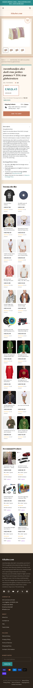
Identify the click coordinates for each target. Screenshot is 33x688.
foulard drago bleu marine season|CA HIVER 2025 (8, 305)
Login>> (9, 479)
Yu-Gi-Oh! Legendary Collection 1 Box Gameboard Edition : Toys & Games (23, 497)
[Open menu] (3, 8)
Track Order (5, 627)
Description (6, 126)
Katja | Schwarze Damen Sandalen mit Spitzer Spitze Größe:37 (23, 528)
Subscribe (7, 664)
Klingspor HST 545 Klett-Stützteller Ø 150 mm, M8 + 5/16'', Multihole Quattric (9, 330)
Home (3, 60)
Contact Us (5, 620)
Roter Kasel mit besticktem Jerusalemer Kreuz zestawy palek (8, 380)
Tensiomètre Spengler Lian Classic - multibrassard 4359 (9, 528)
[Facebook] (4, 591)
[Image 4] (22, 50)
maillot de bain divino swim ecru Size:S (9, 254)
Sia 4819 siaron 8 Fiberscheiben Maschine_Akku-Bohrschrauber (22, 204)
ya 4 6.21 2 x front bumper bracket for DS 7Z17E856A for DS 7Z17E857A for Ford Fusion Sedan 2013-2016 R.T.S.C (23, 466)
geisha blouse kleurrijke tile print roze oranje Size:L (8, 279)
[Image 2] (11, 50)
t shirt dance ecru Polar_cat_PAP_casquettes (23, 279)
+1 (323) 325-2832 (7, 604)
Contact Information (8, 649)
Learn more (7, 100)
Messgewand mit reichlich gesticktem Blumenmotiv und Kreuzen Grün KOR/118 (23, 355)
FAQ (3, 624)
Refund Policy (6, 636)
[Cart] (30, 8)
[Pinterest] (27, 591)
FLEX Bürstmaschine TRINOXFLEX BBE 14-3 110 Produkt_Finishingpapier (23, 330)
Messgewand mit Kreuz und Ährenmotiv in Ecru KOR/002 (9, 229)
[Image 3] (16, 50)
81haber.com (16, 13)
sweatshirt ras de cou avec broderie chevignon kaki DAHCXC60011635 (9, 431)
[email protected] (17, 173)
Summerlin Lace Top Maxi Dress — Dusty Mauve (9, 466)
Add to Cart (16, 114)
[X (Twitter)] (22, 591)
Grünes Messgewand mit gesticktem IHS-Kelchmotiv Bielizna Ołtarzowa (9, 355)
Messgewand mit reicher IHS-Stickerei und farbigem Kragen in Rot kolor (23, 380)
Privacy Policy (6, 639)
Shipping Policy (6, 646)
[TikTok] (18, 591)
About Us (5, 617)
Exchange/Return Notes (10, 162)
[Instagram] (8, 591)
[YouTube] (13, 591)
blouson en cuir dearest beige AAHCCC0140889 (22, 305)
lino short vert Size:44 (23, 405)
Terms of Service (7, 643)
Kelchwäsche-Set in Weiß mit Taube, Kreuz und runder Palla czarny (23, 229)
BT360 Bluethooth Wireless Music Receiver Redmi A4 (8, 497)
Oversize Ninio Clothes (7, 204)
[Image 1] (5, 50)
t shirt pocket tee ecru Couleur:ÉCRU (22, 254)
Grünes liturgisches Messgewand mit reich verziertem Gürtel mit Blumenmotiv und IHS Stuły (23, 431)
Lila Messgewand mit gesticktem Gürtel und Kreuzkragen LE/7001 (9, 406)
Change (26, 104)
